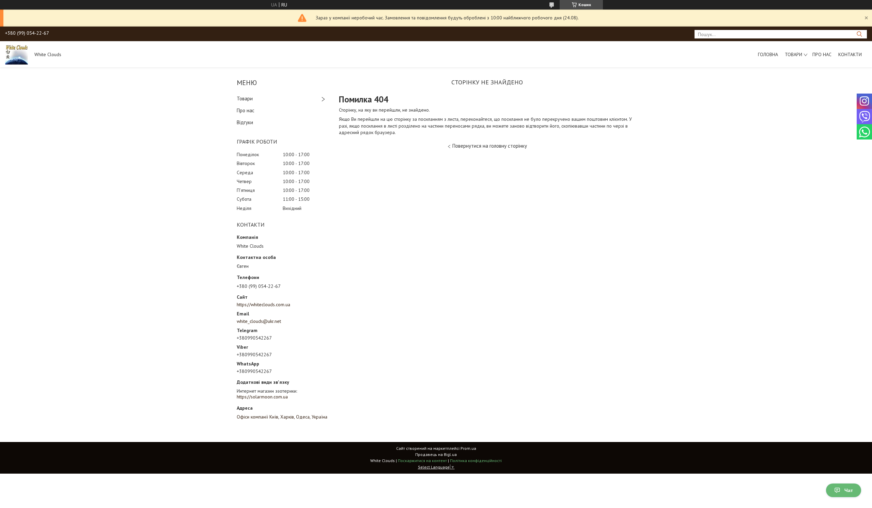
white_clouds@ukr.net (259, 321)
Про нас (821, 54)
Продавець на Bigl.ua (436, 454)
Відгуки (245, 122)
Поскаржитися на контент (422, 460)
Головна (768, 54)
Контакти (850, 54)
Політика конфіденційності (476, 460)
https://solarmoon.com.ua (262, 397)
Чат (848, 490)
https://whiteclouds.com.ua (263, 304)
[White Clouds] (16, 54)
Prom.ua (468, 448)
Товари (793, 54)
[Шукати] (859, 34)
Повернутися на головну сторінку (489, 146)
